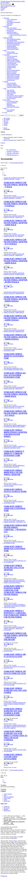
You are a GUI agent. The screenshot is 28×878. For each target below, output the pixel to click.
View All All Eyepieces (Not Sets (18, 35)
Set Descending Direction (16, 162)
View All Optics (11, 109)
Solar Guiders (10, 94)
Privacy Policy (7, 798)
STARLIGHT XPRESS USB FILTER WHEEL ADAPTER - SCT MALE (15, 413)
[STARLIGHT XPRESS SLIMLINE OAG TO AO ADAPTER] (15, 562)
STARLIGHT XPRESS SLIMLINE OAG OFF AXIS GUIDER (15, 690)
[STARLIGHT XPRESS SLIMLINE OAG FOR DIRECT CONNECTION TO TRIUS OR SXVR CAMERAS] (15, 728)
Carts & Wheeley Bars (12, 64)
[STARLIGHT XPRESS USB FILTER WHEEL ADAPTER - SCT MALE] (15, 407)
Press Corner (7, 801)
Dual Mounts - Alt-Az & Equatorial (15, 42)
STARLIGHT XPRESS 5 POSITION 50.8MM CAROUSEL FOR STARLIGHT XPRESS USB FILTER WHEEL (15, 590)
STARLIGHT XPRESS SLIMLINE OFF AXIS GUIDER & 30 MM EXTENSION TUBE (13, 712)
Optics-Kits (9, 111)
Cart (6, 191)
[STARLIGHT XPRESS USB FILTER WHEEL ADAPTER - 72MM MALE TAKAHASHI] (15, 630)
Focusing (9, 68)
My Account (7, 118)
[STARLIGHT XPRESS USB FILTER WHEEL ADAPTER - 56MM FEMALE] (15, 293)
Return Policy (7, 810)
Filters (5, 50)
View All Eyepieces (12, 28)
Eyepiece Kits (10, 30)
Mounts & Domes (8, 37)
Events (5, 112)
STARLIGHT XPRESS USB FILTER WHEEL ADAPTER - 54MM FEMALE (15, 337)
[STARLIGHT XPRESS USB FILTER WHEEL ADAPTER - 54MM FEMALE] (15, 331)
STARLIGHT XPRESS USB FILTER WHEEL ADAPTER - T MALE (15, 184)
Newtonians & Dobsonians (13, 22)
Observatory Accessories (13, 78)
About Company (8, 794)
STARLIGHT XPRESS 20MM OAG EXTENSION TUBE (14, 548)
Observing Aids (11, 80)
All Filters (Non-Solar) (12, 53)
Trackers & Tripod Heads (13, 44)
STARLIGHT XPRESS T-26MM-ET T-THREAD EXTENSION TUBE (14, 453)
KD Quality (14, 838)
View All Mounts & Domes (13, 39)
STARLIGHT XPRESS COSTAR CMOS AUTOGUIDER (13, 757)
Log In (5, 125)
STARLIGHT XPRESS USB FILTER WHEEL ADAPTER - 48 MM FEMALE (15, 280)
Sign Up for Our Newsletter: (8, 786)
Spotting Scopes (11, 105)
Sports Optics (7, 100)
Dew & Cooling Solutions (13, 70)
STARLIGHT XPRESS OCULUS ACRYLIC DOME (15, 490)
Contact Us (6, 806)
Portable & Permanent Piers (13, 43)
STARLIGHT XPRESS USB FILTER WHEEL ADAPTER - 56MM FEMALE (15, 299)
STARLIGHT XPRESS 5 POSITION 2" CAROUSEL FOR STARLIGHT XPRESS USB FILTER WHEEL (15, 614)
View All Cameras (11, 83)
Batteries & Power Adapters (14, 61)
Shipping (6, 809)
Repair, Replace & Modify (13, 74)
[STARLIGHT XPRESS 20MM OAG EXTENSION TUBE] (15, 543)
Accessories (7, 54)
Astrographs (10, 23)
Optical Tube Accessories (13, 77)
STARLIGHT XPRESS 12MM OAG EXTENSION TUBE (14, 508)
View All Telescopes (12, 19)
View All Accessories (12, 56)
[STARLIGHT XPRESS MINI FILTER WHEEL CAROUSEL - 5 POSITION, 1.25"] (15, 522)
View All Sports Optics (12, 101)
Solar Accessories (11, 98)
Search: (2, 115)
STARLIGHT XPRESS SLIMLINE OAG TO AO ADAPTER (14, 567)
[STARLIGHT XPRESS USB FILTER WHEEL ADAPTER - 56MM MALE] (15, 388)
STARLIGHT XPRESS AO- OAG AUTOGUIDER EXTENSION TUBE (15, 375)
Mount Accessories (11, 73)
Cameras (6, 81)
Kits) (11, 36)
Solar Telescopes (11, 91)
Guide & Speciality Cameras (14, 87)
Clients (5, 799)
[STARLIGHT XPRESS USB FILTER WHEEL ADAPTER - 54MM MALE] (15, 255)
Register (6, 123)
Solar (5, 88)
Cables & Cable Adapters (13, 60)
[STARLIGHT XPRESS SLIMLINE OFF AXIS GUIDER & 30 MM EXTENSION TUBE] (15, 705)
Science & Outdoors (12, 102)
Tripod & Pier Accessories (13, 76)
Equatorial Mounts (11, 46)
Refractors (9, 25)
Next (5, 175)
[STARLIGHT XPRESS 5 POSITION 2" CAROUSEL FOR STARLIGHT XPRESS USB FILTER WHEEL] (15, 607)
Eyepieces (6, 26)
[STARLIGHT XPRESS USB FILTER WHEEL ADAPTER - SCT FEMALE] (15, 236)
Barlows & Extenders (12, 59)
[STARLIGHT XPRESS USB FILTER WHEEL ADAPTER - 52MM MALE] (15, 217)
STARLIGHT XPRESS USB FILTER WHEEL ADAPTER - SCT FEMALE (15, 242)
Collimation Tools (11, 67)
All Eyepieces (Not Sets (13, 33)
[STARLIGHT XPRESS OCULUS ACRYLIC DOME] (15, 486)
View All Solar (10, 90)
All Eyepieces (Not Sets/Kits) (14, 29)
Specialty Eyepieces (12, 32)
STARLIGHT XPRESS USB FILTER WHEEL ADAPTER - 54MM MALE (15, 261)
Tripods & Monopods (12, 47)
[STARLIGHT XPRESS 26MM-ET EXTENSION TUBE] (15, 350)
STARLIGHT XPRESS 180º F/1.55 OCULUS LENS (15, 655)
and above (13, 155)
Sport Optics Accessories (13, 107)
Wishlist (11, 191)
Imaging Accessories (12, 71)
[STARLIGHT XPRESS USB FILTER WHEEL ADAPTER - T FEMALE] (15, 198)
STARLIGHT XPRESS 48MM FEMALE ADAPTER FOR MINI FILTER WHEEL (15, 433)
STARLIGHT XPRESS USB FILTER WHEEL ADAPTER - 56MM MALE (15, 394)
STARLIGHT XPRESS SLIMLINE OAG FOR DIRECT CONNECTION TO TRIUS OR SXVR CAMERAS (15, 735)
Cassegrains (10, 20)
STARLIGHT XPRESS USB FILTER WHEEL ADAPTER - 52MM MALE (15, 223)
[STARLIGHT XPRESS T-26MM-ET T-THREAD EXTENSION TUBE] (15, 448)
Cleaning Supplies (11, 66)
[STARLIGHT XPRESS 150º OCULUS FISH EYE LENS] (15, 668)
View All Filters (11, 52)
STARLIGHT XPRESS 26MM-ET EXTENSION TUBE (14, 356)
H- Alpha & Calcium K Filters (14, 97)
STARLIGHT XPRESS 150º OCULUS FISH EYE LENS (15, 672)
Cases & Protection (11, 63)
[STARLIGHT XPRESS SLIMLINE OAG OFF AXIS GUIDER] (15, 685)
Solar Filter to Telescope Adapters (15, 95)
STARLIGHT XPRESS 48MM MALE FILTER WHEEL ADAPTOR (13, 472)
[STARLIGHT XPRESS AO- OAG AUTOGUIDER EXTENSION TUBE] (15, 369)
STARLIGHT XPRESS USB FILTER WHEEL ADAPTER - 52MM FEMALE (15, 318)
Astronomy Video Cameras (13, 85)
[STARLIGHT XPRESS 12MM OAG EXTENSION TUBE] (15, 503)
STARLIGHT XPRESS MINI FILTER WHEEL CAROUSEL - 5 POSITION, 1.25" (15, 528)
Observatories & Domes (13, 49)
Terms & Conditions (9, 796)
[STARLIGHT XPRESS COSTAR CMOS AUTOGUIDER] (15, 751)
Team (5, 795)
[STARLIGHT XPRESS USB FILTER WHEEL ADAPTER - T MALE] (15, 179)
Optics (5, 108)
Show (2, 168)
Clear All (3, 142)
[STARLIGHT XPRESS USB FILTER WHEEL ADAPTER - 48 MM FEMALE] (15, 274)
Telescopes (6, 18)
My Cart (6, 121)
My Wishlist (7, 119)
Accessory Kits (10, 57)
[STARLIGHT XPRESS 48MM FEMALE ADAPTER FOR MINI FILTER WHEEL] (15, 426)
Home (5, 128)
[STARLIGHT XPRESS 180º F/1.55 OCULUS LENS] (15, 651)
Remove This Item (8, 137)
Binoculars (9, 104)
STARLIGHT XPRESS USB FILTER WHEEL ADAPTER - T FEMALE (15, 204)
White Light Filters (11, 92)
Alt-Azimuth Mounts (12, 40)
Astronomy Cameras (12, 84)
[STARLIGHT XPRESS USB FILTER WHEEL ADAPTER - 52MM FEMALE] (15, 312)
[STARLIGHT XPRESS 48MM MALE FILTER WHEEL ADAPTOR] (15, 467)
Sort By (2, 162)
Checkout (6, 122)
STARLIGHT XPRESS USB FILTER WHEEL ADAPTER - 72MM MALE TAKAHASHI (15, 636)
